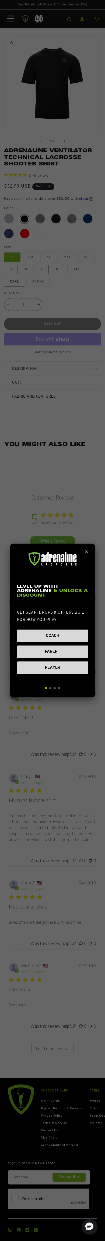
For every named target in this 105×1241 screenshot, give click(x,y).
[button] (89, 1226)
